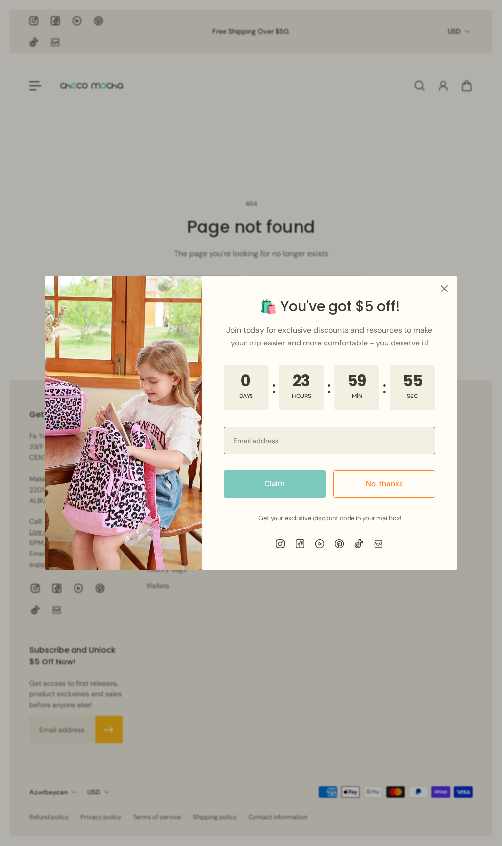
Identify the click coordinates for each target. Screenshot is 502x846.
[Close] (444, 288)
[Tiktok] (359, 544)
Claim (274, 484)
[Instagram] (280, 544)
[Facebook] (300, 544)
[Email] (378, 544)
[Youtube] (320, 544)
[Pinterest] (339, 544)
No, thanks (384, 484)
